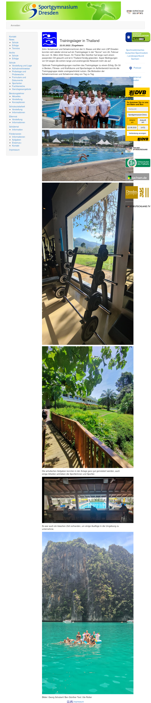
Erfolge (15, 45)
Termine (16, 48)
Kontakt (12, 36)
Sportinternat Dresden (135, 79)
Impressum (14, 149)
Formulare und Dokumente (19, 79)
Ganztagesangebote (21, 89)
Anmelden (15, 25)
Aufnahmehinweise (21, 68)
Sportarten (17, 83)
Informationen (18, 112)
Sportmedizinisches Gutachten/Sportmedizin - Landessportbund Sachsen (136, 54)
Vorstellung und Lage (22, 65)
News (11, 39)
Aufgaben (16, 139)
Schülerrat (14, 126)
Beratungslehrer (16, 93)
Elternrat (13, 116)
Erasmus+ (17, 142)
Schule (15, 42)
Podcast (137, 67)
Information (17, 129)
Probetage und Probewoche (19, 73)
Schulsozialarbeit (17, 106)
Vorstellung (17, 99)
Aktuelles (16, 96)
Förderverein (15, 133)
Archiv (12, 52)
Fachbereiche (18, 86)
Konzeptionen (18, 102)
